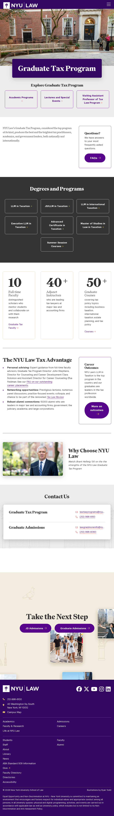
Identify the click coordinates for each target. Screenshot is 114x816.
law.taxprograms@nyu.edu (92, 512)
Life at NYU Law (11, 730)
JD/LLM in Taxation (56, 206)
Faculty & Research (13, 726)
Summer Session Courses (57, 244)
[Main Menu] (109, 4)
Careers (61, 726)
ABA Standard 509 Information (19, 763)
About (6, 749)
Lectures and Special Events (57, 99)
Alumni (60, 744)
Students (7, 740)
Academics (8, 721)
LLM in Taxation (20, 206)
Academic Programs (21, 97)
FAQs (93, 158)
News (6, 758)
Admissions (63, 721)
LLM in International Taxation (93, 206)
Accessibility (9, 782)
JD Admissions (34, 628)
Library (7, 754)
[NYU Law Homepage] (20, 4)
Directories (9, 777)
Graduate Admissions (73, 628)
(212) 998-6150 (87, 516)
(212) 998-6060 (88, 531)
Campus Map (14, 712)
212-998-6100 (14, 699)
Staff (5, 744)
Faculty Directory (12, 772)
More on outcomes (96, 408)
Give (5, 768)
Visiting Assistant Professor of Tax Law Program (92, 99)
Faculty (61, 740)
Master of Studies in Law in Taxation (93, 225)
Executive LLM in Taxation (21, 225)
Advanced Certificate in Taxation (57, 225)
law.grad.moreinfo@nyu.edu (92, 527)
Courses (89, 331)
